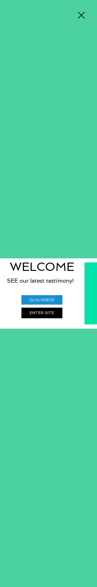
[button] (81, 15)
